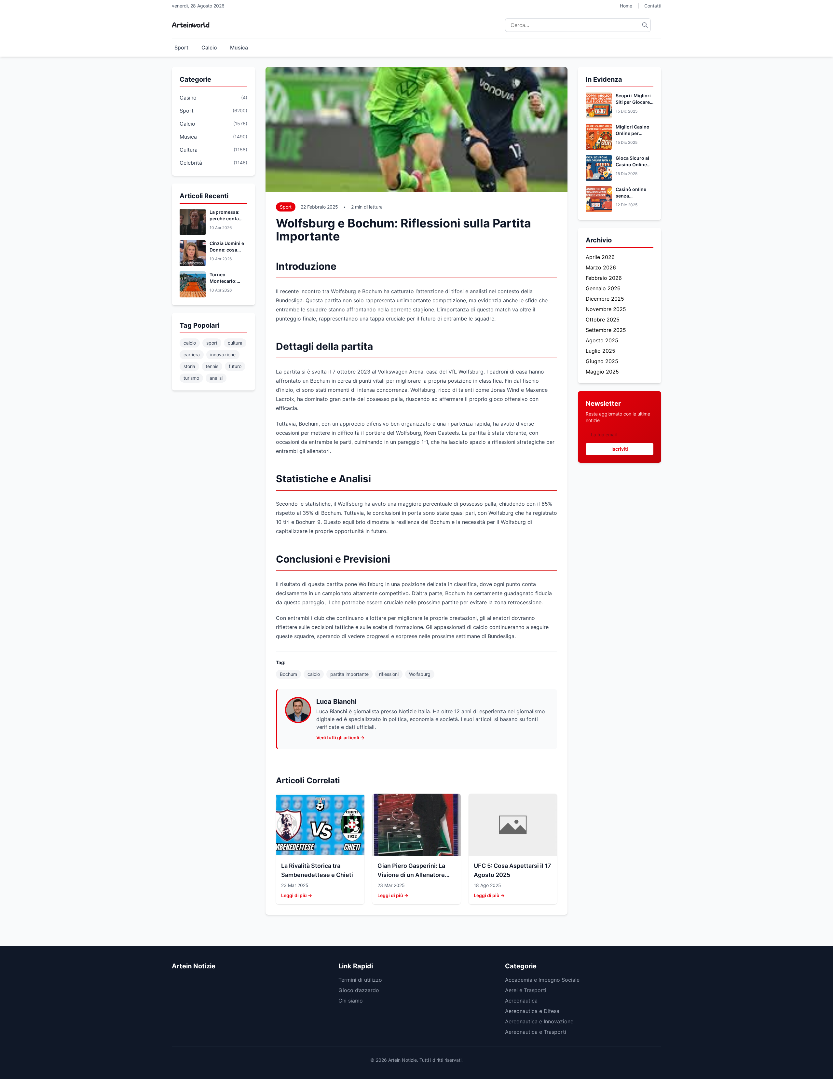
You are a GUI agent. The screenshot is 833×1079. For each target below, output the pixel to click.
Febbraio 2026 (604, 278)
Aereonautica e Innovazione (539, 1021)
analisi (216, 378)
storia (189, 366)
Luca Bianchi (336, 701)
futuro (235, 366)
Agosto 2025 (602, 340)
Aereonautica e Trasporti (535, 1032)
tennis (212, 366)
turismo (191, 378)
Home (626, 5)
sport (211, 343)
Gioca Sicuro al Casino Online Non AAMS (632, 164)
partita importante (349, 674)
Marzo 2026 (601, 267)
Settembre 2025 (606, 330)
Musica (239, 47)
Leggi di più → (296, 895)
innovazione (223, 354)
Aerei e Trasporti (525, 990)
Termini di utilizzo (360, 980)
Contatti (652, 5)
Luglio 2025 (600, 351)
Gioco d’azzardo (358, 990)
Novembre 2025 (606, 309)
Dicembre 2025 (605, 298)
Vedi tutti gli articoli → (340, 737)
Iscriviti (619, 449)
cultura (235, 343)
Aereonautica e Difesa (532, 1011)
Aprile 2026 (600, 257)
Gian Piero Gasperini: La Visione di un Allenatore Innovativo (411, 874)
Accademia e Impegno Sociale (542, 980)
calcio (190, 343)
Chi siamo (350, 1000)
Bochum (288, 674)
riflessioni (389, 674)
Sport (181, 47)
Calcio (209, 47)
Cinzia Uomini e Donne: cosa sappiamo (227, 249)
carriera (192, 354)
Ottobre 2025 (603, 319)
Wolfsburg (419, 674)
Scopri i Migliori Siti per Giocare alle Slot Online (633, 102)
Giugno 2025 (602, 361)
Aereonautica (521, 1000)
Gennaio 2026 (603, 288)
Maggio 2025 (602, 371)
